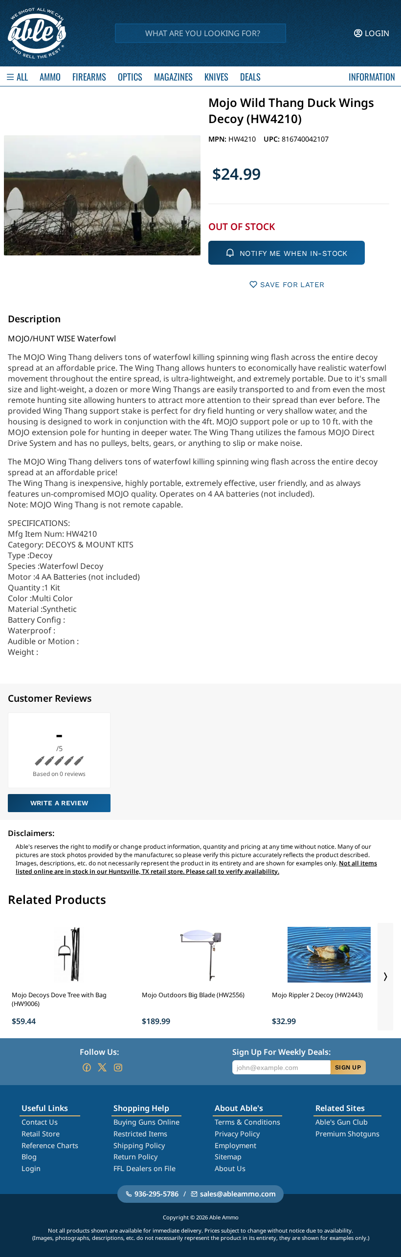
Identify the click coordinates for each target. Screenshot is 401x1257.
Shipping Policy (139, 1145)
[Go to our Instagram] (118, 1067)
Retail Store (41, 1133)
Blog (29, 1156)
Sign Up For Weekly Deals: (281, 1052)
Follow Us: (99, 1052)
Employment (235, 1145)
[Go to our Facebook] (86, 1067)
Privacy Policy (237, 1133)
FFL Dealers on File (144, 1168)
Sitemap (228, 1156)
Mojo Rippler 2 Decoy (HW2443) (317, 994)
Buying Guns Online (146, 1122)
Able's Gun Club (341, 1122)
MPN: (218, 139)
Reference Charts (50, 1145)
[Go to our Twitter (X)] (102, 1067)
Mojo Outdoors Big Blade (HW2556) (193, 994)
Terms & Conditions (247, 1122)
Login (31, 1168)
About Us (230, 1168)
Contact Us (40, 1122)
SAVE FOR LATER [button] (292, 284)
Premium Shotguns (347, 1133)
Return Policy (135, 1156)
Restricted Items (140, 1133)
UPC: (273, 139)
